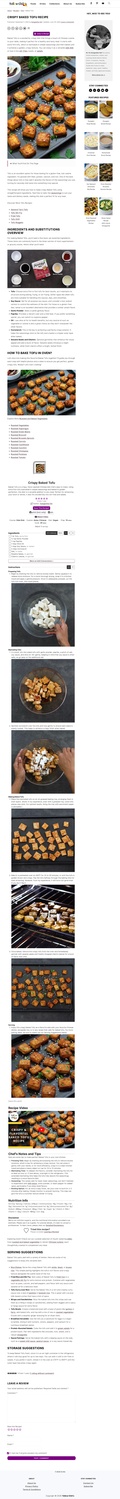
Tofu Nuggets (17, 222)
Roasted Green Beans (20, 432)
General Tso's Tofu (19, 210)
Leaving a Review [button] (51, 1232)
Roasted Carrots (18, 441)
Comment (12, 1393)
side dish (69, 48)
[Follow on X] (106, 90)
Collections (54, 4)
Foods (33, 4)
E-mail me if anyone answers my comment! (28, 1453)
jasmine (32, 1293)
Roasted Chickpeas (19, 451)
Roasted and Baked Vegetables (33, 419)
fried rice (61, 1277)
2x (69, 533)
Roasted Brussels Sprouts (22, 438)
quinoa (69, 1309)
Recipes (16, 11)
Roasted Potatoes (19, 454)
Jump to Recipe (42, 34)
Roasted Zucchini (19, 448)
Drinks (43, 4)
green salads (64, 1328)
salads (40, 51)
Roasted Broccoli (18, 435)
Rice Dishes (16, 1267)
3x (73, 533)
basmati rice (44, 1293)
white (54, 1267)
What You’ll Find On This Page (25, 163)
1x (66, 533)
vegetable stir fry (18, 1280)
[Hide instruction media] (73, 567)
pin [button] (51, 512)
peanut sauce (42, 1341)
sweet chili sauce (27, 1341)
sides (69, 1239)
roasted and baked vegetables (25, 1242)
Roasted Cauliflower (20, 445)
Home (9, 11)
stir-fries (23, 51)
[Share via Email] (24, 28)
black (60, 1267)
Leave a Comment (67, 22)
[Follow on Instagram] (94, 90)
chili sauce (32, 1183)
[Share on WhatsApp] (20, 28)
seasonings (56, 193)
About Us (67, 4)
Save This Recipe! (41, 508)
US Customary (51, 533)
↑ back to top (60, 1472)
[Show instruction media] (69, 567)
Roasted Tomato (18, 457)
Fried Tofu (15, 216)
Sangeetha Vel (46, 504)
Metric (60, 533)
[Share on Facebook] (8, 28)
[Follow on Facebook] (90, 90)
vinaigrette (22, 1335)
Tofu (22, 11)
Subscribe (80, 4)
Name (10, 1435)
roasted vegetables (64, 1312)
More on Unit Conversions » (41, 561)
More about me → (98, 75)
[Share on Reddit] (16, 28)
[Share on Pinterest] (12, 28)
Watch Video (42, 517)
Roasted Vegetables (20, 425)
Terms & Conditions (32, 1489)
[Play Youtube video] (41, 1129)
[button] (36, 499)
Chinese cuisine (56, 1242)
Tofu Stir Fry (16, 213)
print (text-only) (39, 512)
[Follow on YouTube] (102, 90)
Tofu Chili (15, 219)
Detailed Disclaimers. (55, 1225)
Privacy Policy (31, 1486)
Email (10, 1444)
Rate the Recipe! (14, 1426)
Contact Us (88, 1483)
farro (13, 1312)
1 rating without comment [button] (41, 1373)
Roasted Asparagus (20, 429)
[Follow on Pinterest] (98, 90)
